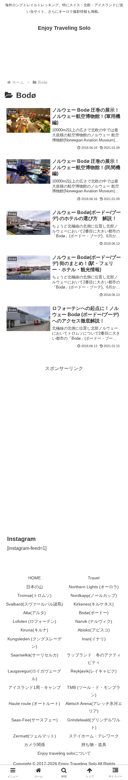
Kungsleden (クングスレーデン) (34, 643)
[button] (115, 724)
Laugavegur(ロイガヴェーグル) (34, 675)
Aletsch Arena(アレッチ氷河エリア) (93, 707)
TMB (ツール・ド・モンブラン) (93, 691)
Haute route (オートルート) (34, 703)
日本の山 (34, 586)
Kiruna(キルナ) (34, 630)
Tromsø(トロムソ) (34, 595)
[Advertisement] (64, 437)
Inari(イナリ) (94, 639)
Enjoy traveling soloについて (64, 753)
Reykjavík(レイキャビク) (94, 671)
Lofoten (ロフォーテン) (34, 621)
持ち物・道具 (93, 744)
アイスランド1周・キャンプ (34, 687)
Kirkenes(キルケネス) (94, 604)
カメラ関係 (34, 744)
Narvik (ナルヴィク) (93, 621)
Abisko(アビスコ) (94, 630)
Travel (93, 577)
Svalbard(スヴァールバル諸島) (34, 604)
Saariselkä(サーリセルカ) (34, 655)
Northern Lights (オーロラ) (94, 586)
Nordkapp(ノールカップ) (94, 595)
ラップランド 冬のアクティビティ (94, 659)
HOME (34, 577)
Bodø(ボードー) (94, 612)
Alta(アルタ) (34, 612)
